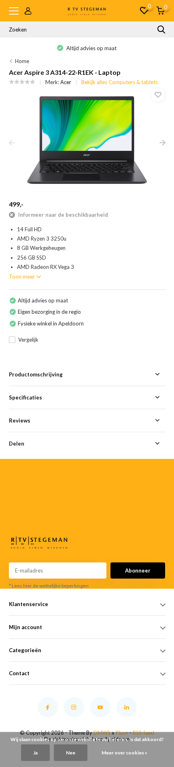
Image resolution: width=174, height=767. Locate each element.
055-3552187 (20, 505)
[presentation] (12, 143)
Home (22, 61)
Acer (65, 82)
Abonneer (138, 570)
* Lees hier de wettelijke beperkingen (49, 586)
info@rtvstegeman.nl (22, 514)
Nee (70, 753)
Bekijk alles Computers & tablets (119, 82)
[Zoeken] (161, 29)
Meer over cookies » (124, 753)
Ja (35, 753)
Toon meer (22, 276)
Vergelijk (28, 339)
